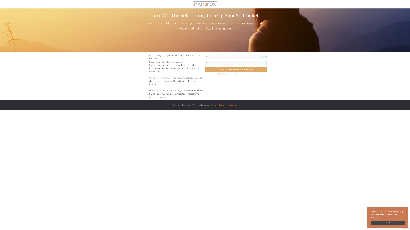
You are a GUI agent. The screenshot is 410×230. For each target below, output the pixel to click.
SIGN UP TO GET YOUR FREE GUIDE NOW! (235, 69)
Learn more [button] (375, 217)
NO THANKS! (222, 74)
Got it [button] (388, 223)
